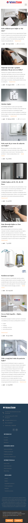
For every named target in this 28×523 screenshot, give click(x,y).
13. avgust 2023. (10, 85)
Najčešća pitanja (8, 454)
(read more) (18, 41)
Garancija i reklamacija (10, 456)
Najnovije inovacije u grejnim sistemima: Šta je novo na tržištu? (12, 69)
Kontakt (6, 440)
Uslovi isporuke (8, 466)
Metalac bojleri (6, 104)
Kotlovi (6, 478)
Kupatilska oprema (9, 483)
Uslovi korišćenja (8, 449)
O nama (6, 437)
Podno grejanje (9, 486)
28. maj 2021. (9, 290)
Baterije (7, 488)
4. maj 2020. (9, 385)
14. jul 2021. (9, 201)
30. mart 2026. (10, 44)
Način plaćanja (8, 468)
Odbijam (9, 520)
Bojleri (6, 481)
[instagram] (17, 430)
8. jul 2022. (9, 159)
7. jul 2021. (8, 243)
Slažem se (18, 520)
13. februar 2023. (10, 119)
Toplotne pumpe (9, 491)
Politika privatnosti (8, 451)
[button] (26, 5)
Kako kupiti (6, 463)
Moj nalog (6, 471)
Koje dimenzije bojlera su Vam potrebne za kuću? (11, 225)
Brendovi (6, 442)
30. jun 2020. (9, 335)
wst (4, 44)
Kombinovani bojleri (7, 276)
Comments (21, 44)
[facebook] (14, 430)
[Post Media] (14, 17)
